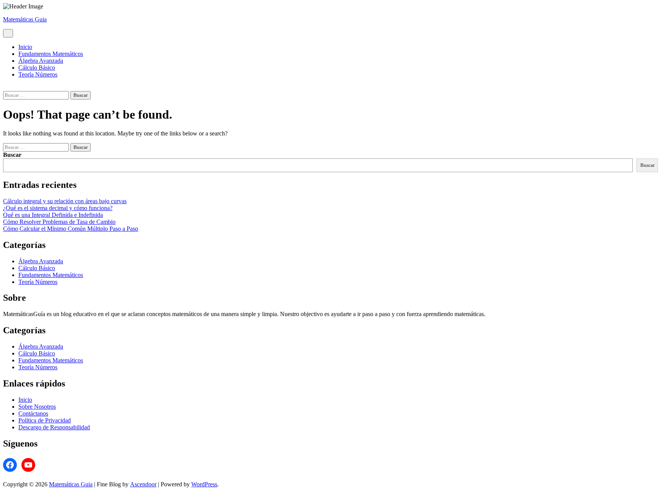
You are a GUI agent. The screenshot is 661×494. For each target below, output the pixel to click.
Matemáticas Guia (25, 19)
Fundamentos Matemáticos (50, 54)
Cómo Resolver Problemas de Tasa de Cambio (59, 221)
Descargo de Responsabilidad (54, 427)
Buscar (12, 155)
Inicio (25, 47)
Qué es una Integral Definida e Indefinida (53, 215)
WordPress (204, 484)
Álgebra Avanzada (40, 60)
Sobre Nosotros (37, 406)
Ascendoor (143, 484)
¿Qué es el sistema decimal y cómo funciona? (57, 208)
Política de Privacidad (44, 420)
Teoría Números (37, 74)
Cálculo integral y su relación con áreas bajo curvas (65, 201)
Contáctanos (33, 413)
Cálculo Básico (36, 67)
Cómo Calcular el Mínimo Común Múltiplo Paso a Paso (70, 228)
